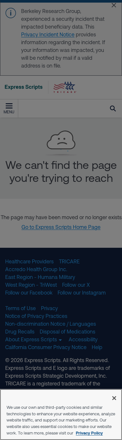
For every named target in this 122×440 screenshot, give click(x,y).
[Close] (114, 398)
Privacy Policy (89, 432)
